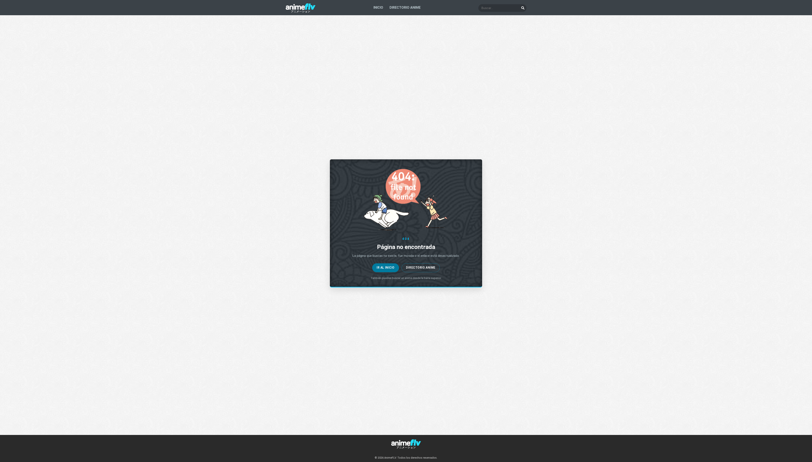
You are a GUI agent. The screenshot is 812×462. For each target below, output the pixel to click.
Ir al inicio (386, 267)
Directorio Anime (420, 267)
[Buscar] (523, 8)
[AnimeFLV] (300, 12)
